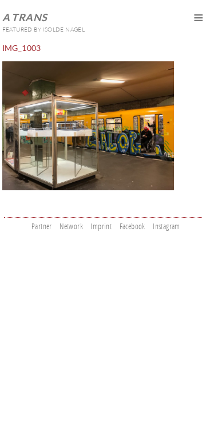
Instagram (166, 226)
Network (71, 226)
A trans (24, 17)
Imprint (101, 226)
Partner (41, 226)
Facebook (132, 226)
